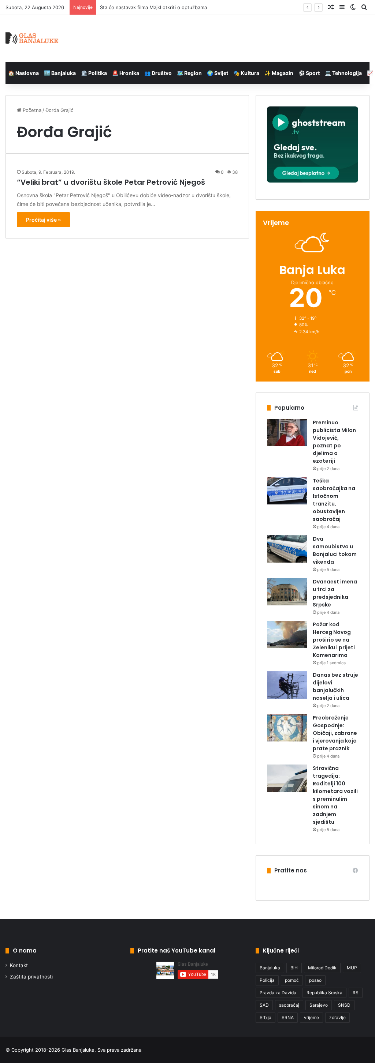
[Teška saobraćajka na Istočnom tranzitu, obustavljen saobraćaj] (287, 490)
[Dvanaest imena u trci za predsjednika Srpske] (287, 591)
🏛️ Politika (94, 73)
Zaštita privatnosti (31, 977)
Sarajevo (318, 1005)
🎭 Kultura (246, 73)
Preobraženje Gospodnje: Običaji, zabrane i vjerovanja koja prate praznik (335, 733)
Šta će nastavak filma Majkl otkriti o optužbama (153, 7)
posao (315, 980)
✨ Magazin (278, 73)
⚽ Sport (309, 73)
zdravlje (337, 1017)
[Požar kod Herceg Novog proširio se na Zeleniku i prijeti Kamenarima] (287, 634)
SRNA (288, 1017)
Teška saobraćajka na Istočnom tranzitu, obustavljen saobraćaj (334, 500)
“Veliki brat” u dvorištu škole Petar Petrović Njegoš (111, 182)
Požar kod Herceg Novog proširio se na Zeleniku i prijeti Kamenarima (334, 640)
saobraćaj (289, 1005)
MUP (352, 967)
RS (356, 992)
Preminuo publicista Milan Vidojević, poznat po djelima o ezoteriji (334, 442)
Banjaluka (270, 967)
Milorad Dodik (322, 967)
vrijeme (311, 1017)
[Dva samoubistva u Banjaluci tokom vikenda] (287, 549)
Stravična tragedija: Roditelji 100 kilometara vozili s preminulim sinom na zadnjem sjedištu (335, 795)
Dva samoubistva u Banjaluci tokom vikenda (335, 550)
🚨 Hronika (125, 73)
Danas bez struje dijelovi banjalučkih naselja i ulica (335, 686)
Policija (267, 980)
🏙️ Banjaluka (60, 73)
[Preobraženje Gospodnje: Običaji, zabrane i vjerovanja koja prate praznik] (287, 727)
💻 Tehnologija (343, 73)
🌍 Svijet (217, 73)
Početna (31, 110)
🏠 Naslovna (23, 73)
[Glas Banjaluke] (32, 39)
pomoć (292, 980)
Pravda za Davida (278, 992)
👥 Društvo (158, 73)
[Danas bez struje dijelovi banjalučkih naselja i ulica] (287, 685)
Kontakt (19, 965)
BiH (294, 967)
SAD (264, 1005)
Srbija (265, 1017)
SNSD (344, 1005)
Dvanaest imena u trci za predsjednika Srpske (335, 593)
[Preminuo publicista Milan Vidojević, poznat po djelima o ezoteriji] (287, 432)
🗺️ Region (189, 73)
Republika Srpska (324, 992)
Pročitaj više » (43, 220)
